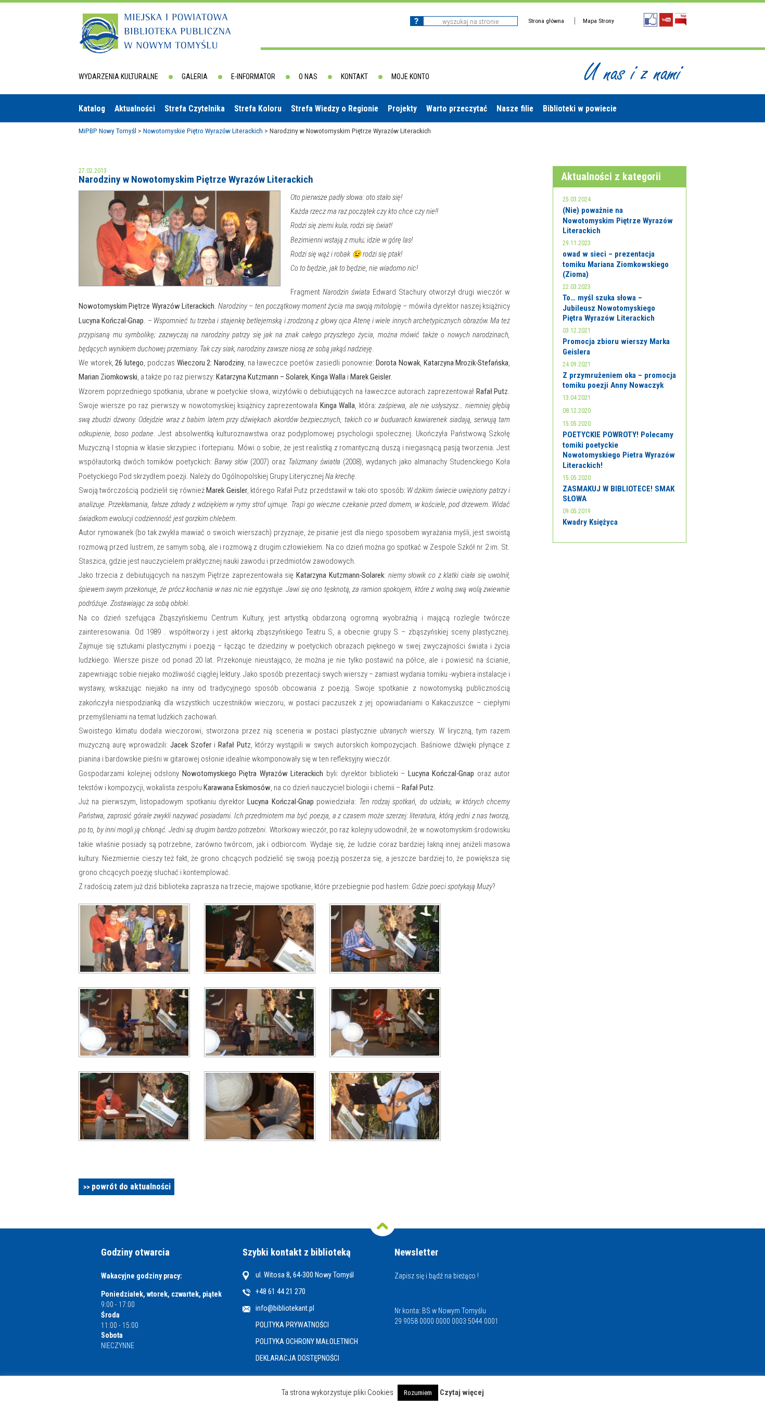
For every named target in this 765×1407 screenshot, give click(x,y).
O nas (308, 76)
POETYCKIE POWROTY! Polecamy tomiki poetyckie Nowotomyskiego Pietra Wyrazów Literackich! (619, 450)
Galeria (195, 76)
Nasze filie (514, 108)
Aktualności (134, 108)
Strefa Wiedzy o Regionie (334, 108)
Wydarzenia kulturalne (118, 76)
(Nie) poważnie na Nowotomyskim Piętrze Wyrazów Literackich (618, 220)
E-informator (253, 76)
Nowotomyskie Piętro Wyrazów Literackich (203, 130)
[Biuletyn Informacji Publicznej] (680, 19)
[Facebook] (650, 20)
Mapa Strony (598, 20)
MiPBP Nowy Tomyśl (107, 130)
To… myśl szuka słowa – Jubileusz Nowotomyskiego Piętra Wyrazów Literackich (609, 308)
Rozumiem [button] (418, 1393)
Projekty (402, 108)
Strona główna (546, 20)
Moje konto (410, 76)
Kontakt (354, 76)
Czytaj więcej (462, 1393)
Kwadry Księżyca (590, 522)
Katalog (92, 108)
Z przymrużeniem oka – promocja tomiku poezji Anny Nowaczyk (619, 380)
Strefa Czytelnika (194, 108)
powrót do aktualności (131, 1186)
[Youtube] (666, 20)
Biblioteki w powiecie (580, 108)
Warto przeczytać (456, 108)
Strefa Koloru (258, 108)
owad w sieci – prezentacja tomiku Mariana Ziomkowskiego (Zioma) (616, 264)
